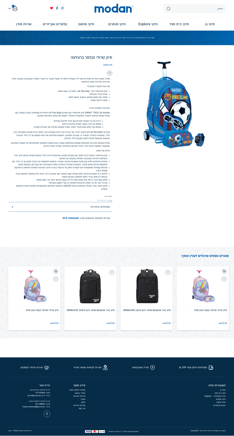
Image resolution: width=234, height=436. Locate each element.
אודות (83, 399)
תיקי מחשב (221, 402)
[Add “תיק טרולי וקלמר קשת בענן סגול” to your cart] (224, 271)
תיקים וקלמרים (139, 38)
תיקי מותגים (221, 399)
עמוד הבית (150, 38)
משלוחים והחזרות (100, 207)
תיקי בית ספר (127, 38)
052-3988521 (40, 404)
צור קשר (81, 408)
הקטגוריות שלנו (217, 385)
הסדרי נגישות (80, 393)
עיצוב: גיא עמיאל (220, 430)
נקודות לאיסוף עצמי (77, 390)
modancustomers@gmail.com (33, 407)
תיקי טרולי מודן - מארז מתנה (110, 38)
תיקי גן (223, 390)
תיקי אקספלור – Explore (215, 396)
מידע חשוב (79, 385)
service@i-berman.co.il (36, 395)
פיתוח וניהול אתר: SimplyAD (201, 430)
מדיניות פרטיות (79, 405)
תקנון (83, 402)
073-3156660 (71, 218)
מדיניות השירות (79, 396)
